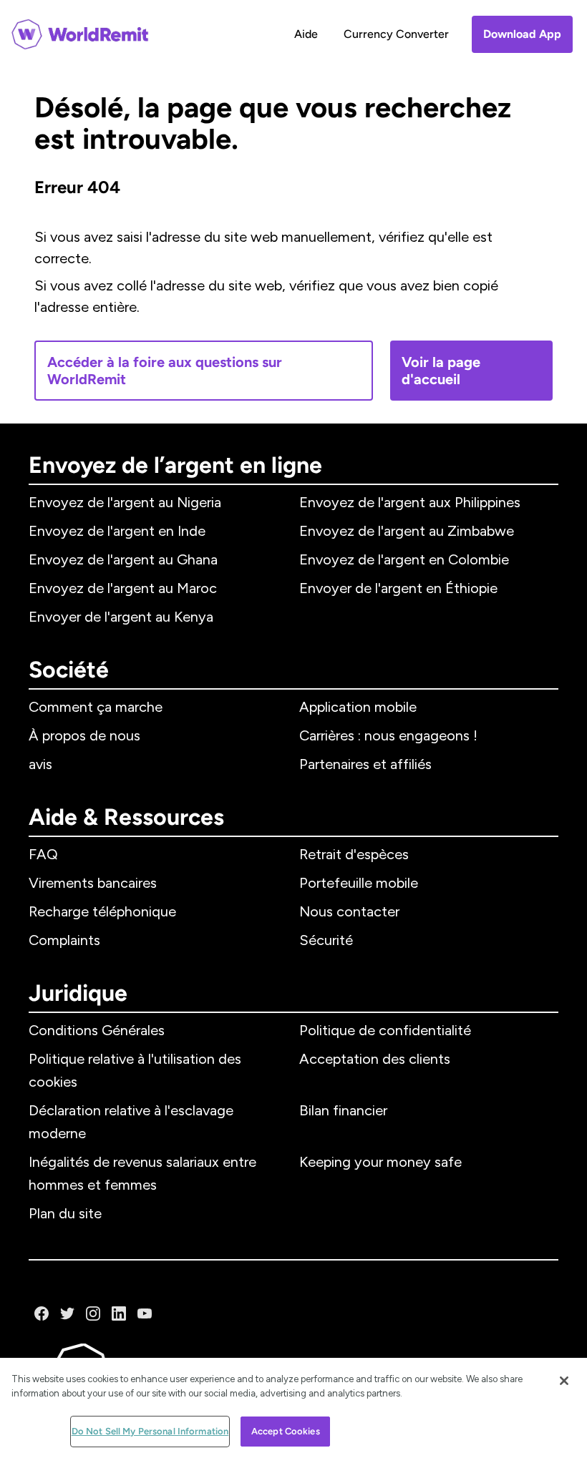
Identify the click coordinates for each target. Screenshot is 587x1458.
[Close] (564, 1380)
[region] (293, 1408)
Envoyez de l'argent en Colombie (404, 559)
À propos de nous (84, 735)
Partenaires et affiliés (365, 764)
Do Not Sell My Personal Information (150, 1431)
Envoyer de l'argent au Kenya (121, 616)
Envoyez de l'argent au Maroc (123, 588)
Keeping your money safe (380, 1161)
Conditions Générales (97, 1030)
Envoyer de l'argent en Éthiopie (398, 588)
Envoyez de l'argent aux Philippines (409, 502)
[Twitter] (67, 1313)
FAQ (43, 854)
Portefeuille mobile (358, 882)
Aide (306, 34)
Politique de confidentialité (385, 1030)
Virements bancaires (93, 882)
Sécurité (326, 940)
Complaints (64, 940)
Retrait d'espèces (354, 854)
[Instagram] (93, 1313)
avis (40, 764)
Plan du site (65, 1213)
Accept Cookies (285, 1431)
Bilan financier (343, 1110)
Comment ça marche (95, 706)
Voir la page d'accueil (441, 370)
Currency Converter (396, 34)
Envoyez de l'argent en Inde (117, 530)
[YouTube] (144, 1313)
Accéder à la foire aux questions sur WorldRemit (164, 370)
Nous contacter (349, 911)
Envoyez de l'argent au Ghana (123, 559)
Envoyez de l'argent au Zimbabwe (406, 530)
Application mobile (358, 706)
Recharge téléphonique (102, 911)
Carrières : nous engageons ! (388, 735)
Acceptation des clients (374, 1058)
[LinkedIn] (119, 1313)
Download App (522, 34)
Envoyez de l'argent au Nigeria (125, 502)
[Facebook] (41, 1313)
